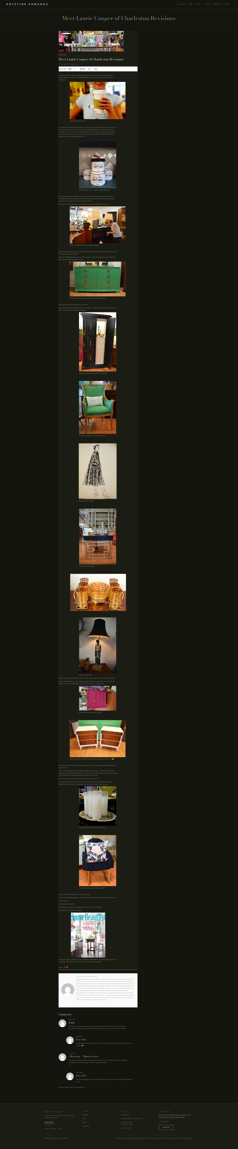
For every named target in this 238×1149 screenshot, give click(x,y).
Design (84, 1118)
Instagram (47, 1129)
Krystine (75, 64)
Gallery (84, 1122)
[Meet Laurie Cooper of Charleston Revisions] (67, 989)
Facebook (53, 1129)
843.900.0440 (125, 1115)
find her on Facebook (90, 959)
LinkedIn (60, 1129)
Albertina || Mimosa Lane (84, 1056)
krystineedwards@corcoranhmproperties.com (132, 1118)
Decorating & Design (64, 64)
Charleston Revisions (83, 77)
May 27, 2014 (62, 55)
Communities (86, 1126)
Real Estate (85, 1115)
